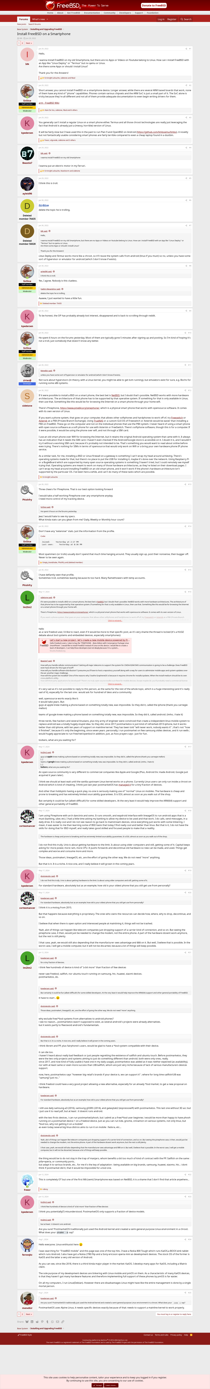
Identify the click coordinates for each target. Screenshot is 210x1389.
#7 (190, 225)
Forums (23, 19)
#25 (189, 1292)
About (60, 12)
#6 (190, 200)
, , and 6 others (61, 110)
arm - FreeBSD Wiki (49, 102)
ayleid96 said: (46, 271)
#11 (189, 365)
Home (50, 12)
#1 (190, 48)
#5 (190, 178)
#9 (190, 311)
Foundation (152, 12)
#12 (189, 390)
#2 (190, 85)
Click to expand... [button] (115, 620)
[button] (47, 19)
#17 (189, 747)
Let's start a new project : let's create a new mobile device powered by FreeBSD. (92, 640)
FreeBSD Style (26, 1335)
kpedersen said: (47, 898)
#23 (189, 1196)
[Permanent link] (50, 205)
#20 (189, 892)
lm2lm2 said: (46, 752)
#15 (189, 570)
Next (28, 43)
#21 (189, 952)
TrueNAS (98, 420)
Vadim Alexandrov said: (50, 289)
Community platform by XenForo (105, 1340)
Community (109, 12)
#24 (189, 1239)
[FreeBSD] (76, 9)
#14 (189, 526)
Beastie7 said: (46, 661)
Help (186, 1335)
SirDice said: (46, 507)
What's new (38, 19)
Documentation (92, 12)
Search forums (34, 24)
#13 (189, 484)
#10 (189, 333)
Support (139, 12)
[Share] (186, 48)
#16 (189, 592)
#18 (189, 810)
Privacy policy (176, 1335)
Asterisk (43, 420)
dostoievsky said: (48, 876)
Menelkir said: (46, 370)
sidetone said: (46, 597)
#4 (190, 147)
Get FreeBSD (73, 12)
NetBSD (115, 395)
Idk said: (44, 153)
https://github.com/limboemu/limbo (156, 132)
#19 (189, 870)
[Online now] (27, 97)
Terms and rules (161, 1335)
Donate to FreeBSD (154, 5)
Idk (20, 38)
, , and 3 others (60, 140)
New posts (21, 24)
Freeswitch (177, 417)
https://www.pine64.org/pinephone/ (79, 408)
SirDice (44, 205)
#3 (190, 117)
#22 (189, 1174)
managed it (125, 784)
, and (60, 78)
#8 (190, 266)
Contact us (148, 1335)
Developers (125, 12)
